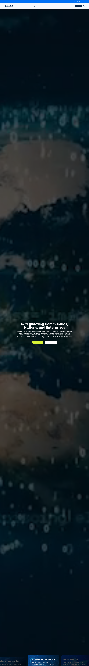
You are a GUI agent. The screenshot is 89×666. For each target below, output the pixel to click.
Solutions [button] (49, 6)
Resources (56, 6)
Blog (75, 1)
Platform (42, 6)
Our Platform (38, 342)
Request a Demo (50, 342)
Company (70, 6)
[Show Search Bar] (84, 6)
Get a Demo (78, 6)
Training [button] (63, 6)
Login (84, 1)
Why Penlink (35, 6)
